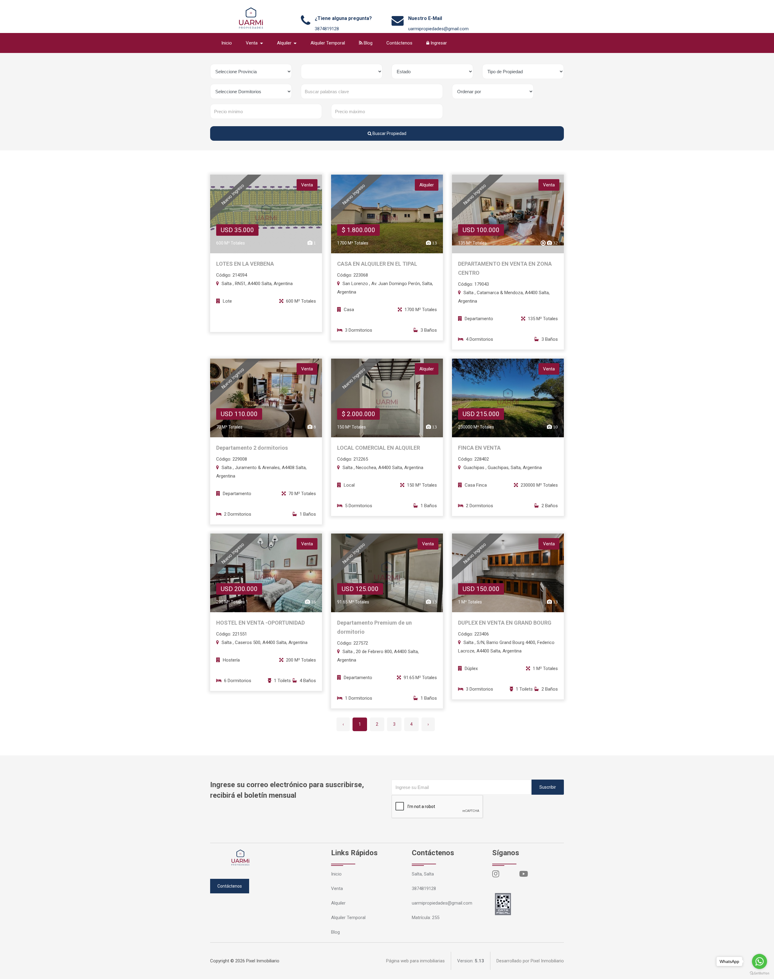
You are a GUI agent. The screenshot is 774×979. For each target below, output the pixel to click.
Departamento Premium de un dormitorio (374, 627)
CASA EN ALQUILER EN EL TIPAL (377, 264)
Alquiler (338, 903)
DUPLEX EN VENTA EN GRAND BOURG (504, 622)
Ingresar (438, 43)
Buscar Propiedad (389, 133)
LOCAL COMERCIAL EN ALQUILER (378, 448)
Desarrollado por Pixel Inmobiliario (530, 961)
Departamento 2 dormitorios (252, 448)
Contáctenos (399, 43)
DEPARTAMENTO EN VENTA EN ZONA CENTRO (505, 268)
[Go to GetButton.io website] (759, 973)
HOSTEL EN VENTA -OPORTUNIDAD (260, 622)
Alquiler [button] (285, 43)
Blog (367, 43)
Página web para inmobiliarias (415, 961)
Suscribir (547, 787)
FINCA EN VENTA (479, 448)
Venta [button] (252, 43)
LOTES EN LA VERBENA (245, 264)
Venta (337, 888)
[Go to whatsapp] (759, 961)
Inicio (226, 43)
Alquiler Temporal (328, 43)
